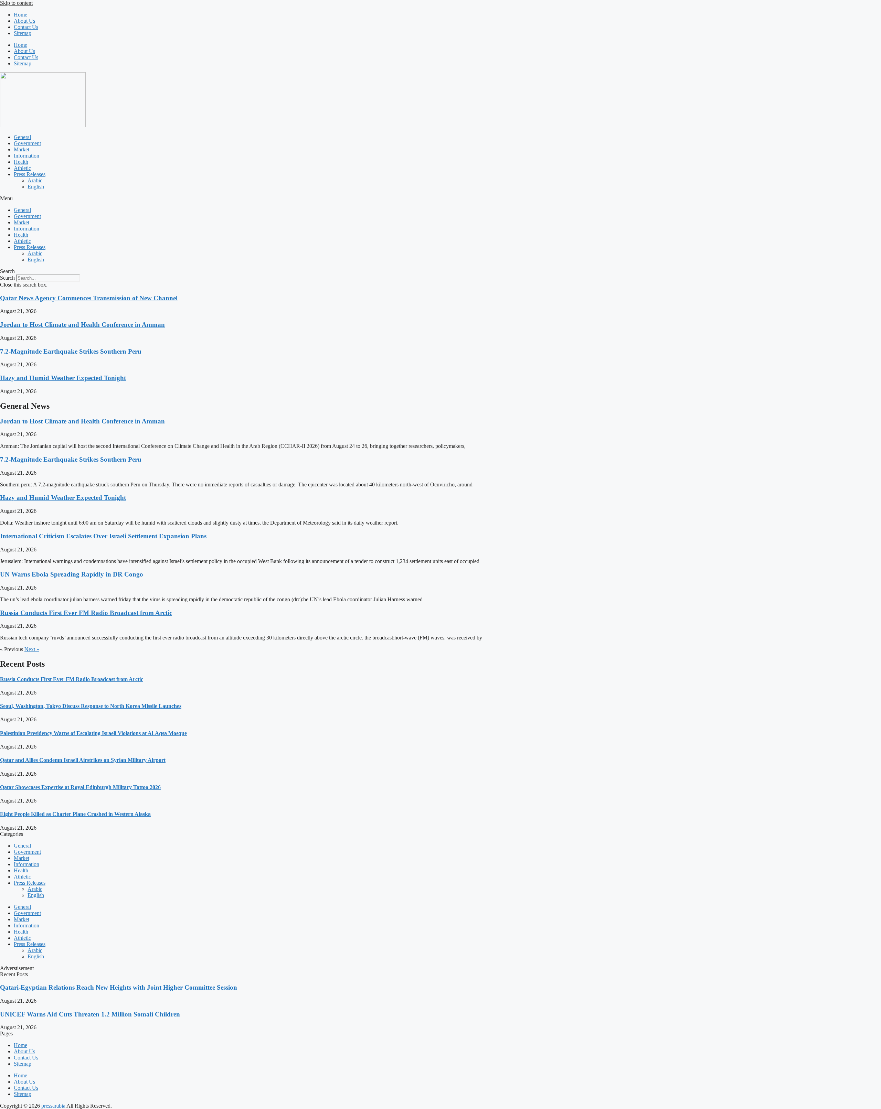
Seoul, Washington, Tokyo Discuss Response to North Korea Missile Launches (90, 706)
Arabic (35, 180)
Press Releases (29, 174)
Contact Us (26, 27)
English (36, 187)
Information (26, 156)
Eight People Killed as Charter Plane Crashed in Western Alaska (75, 814)
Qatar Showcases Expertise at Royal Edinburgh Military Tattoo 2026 (80, 787)
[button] (440, 198)
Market (21, 149)
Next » (31, 649)
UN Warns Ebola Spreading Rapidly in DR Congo (71, 574)
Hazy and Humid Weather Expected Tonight (63, 377)
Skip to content (16, 3)
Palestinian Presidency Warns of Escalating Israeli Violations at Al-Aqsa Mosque (93, 733)
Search (7, 278)
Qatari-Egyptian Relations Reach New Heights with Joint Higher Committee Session (118, 987)
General (22, 137)
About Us (24, 21)
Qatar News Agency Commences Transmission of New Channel (89, 298)
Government (27, 143)
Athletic (22, 168)
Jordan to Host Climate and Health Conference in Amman (82, 324)
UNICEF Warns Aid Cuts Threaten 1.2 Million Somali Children (90, 1014)
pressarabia (53, 1106)
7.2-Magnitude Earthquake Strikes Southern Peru (70, 351)
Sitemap (22, 33)
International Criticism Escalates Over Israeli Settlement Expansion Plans (103, 536)
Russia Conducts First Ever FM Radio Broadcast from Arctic (86, 612)
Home (20, 15)
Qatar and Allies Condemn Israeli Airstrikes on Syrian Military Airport (83, 760)
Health (21, 162)
